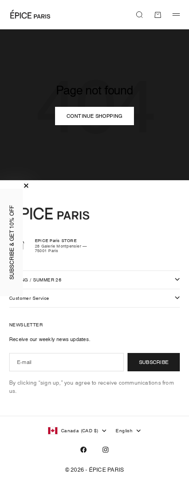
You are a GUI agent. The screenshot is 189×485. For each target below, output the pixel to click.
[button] (11, 242)
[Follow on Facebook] (83, 449)
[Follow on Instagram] (105, 449)
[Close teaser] (26, 186)
